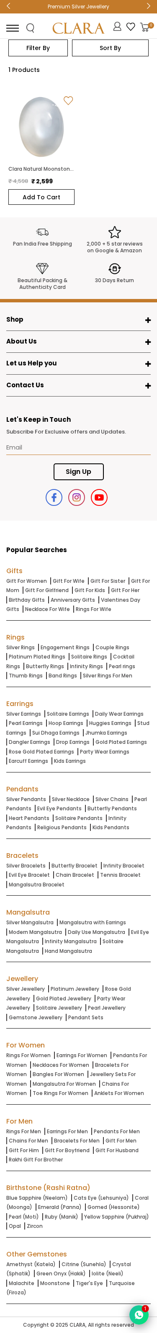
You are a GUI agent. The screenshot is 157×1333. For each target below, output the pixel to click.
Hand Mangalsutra (68, 951)
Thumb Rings (26, 675)
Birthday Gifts (27, 599)
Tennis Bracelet (120, 874)
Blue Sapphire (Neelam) (37, 1197)
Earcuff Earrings (28, 760)
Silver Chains (112, 799)
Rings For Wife (93, 609)
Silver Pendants (26, 799)
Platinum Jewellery (75, 988)
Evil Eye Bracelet (29, 874)
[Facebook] (54, 497)
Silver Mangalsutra (30, 922)
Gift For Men (121, 1140)
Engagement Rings (65, 647)
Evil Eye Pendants (59, 808)
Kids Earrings (70, 760)
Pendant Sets (85, 1017)
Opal (15, 1226)
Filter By (38, 48)
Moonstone (55, 1283)
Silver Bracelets (26, 865)
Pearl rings (122, 666)
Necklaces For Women (61, 1065)
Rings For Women (28, 1055)
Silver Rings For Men (107, 675)
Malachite (21, 1283)
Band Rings (63, 675)
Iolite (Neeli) (108, 1273)
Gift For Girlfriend (47, 590)
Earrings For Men (67, 1131)
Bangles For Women (58, 1074)
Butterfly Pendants (112, 808)
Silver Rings (20, 647)
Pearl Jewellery (107, 1007)
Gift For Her (125, 590)
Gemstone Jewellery (35, 1017)
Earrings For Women (82, 1055)
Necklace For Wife (47, 609)
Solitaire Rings (89, 656)
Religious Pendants (62, 827)
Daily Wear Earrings (119, 713)
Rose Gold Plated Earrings (41, 751)
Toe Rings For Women (60, 1093)
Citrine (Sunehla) (84, 1264)
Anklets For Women (119, 1093)
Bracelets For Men (77, 1140)
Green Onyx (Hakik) (61, 1273)
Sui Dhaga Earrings (56, 732)
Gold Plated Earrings (121, 742)
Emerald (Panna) (60, 1207)
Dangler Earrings (29, 742)
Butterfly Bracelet (74, 865)
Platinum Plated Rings (37, 656)
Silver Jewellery (25, 988)
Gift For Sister (107, 581)
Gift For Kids (90, 590)
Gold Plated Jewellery (63, 998)
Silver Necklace (71, 799)
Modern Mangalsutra (35, 932)
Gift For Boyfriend (67, 1150)
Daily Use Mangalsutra (96, 932)
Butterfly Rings (45, 666)
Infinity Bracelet (123, 865)
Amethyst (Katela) (31, 1264)
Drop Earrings (73, 742)
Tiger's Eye (89, 1283)
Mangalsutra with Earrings (92, 922)
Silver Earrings (23, 713)
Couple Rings (112, 647)
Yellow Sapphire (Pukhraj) (116, 1216)
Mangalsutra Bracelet (36, 884)
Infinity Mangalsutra (71, 941)
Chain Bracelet (75, 874)
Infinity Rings (86, 666)
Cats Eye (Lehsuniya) (101, 1197)
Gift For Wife (69, 581)
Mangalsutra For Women (64, 1083)
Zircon (35, 1226)
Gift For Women (26, 581)
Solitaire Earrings (68, 713)
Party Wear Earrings (104, 751)
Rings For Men (23, 1131)
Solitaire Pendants (79, 818)
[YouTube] (99, 497)
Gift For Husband (117, 1150)
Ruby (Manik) (61, 1216)
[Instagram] (76, 497)
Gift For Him (24, 1150)
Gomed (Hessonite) (114, 1207)
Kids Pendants (111, 827)
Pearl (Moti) (24, 1216)
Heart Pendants (29, 818)
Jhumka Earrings (106, 732)
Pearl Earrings (26, 723)
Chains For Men (28, 1140)
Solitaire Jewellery (59, 1007)
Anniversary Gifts (73, 599)
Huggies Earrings (110, 723)
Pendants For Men (117, 1131)
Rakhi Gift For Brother (36, 1159)
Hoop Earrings (66, 723)
